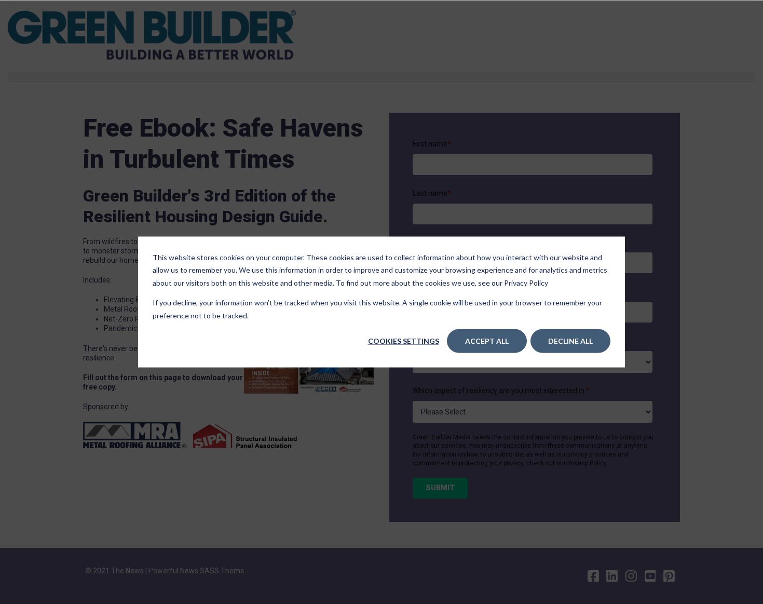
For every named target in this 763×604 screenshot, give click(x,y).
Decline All (570, 341)
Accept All (487, 341)
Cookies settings (403, 341)
